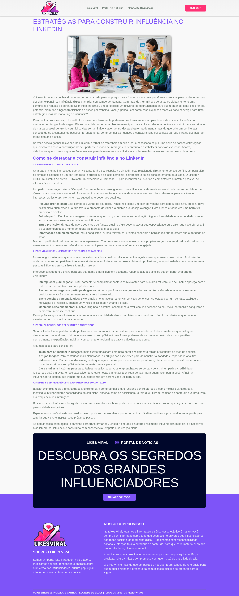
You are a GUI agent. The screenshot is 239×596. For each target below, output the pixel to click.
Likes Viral (91, 8)
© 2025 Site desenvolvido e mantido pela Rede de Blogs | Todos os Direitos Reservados (88, 593)
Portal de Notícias (112, 8)
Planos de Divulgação (141, 8)
